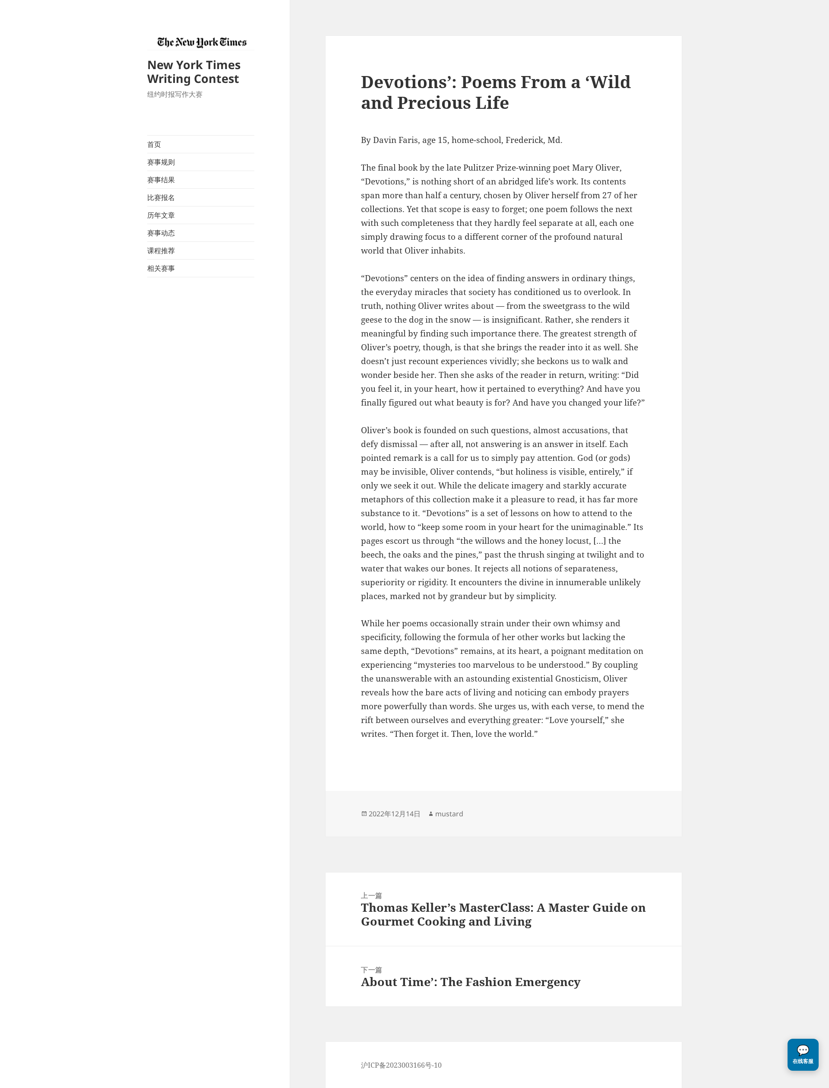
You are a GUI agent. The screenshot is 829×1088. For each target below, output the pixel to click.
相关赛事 (161, 268)
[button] (803, 1055)
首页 (154, 144)
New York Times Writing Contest (193, 71)
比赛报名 (161, 197)
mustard (449, 813)
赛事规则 (161, 162)
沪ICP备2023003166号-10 (401, 1065)
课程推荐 (161, 250)
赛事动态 (161, 233)
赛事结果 (161, 179)
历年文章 (161, 215)
